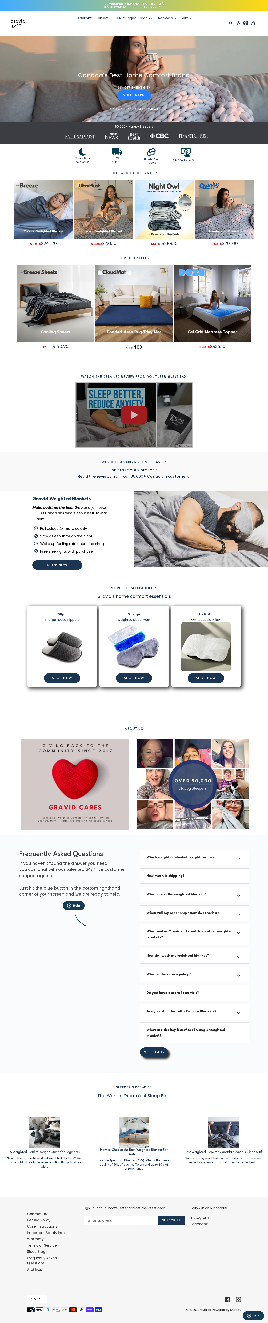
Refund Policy (38, 1220)
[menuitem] (84, 18)
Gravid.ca (204, 1310)
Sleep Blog (36, 1251)
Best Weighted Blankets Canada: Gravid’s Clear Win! (223, 1152)
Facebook (199, 1223)
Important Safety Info (46, 1232)
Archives (34, 1269)
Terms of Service (42, 1245)
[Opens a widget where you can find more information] (253, 1316)
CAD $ (36, 1299)
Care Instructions (42, 1226)
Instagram (200, 1217)
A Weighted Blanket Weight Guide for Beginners (45, 1152)
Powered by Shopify (226, 1310)
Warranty (35, 1239)
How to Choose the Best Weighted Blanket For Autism (134, 1152)
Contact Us (37, 1213)
